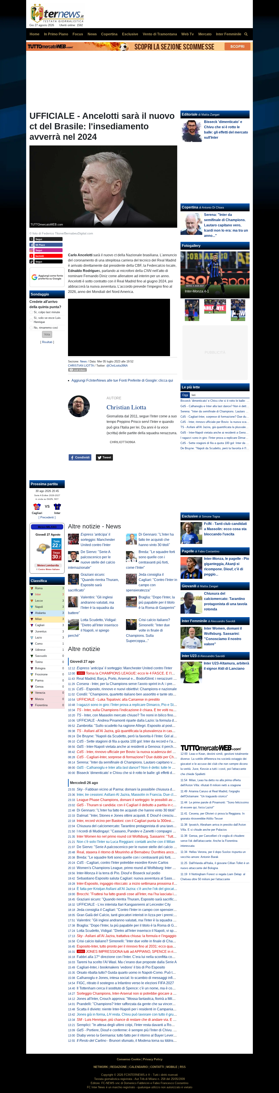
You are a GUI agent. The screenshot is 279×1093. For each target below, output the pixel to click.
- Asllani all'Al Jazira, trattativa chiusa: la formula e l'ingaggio (126, 936)
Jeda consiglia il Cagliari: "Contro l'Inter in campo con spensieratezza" (131, 910)
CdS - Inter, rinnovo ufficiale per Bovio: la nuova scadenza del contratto (225, 422)
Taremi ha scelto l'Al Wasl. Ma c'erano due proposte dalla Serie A (127, 962)
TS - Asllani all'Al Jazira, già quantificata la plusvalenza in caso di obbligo (226, 427)
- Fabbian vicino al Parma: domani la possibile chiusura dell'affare (131, 789)
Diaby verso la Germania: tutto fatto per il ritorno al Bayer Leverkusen (130, 1035)
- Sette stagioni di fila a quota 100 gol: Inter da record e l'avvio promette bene (139, 741)
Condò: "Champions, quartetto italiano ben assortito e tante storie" (127, 694)
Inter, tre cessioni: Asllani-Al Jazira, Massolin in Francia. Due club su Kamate (136, 794)
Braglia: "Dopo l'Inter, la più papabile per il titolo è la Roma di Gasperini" (157, 602)
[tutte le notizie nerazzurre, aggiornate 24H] (57, 13)
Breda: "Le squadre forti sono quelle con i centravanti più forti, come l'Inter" (134, 857)
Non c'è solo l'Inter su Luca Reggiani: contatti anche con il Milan (126, 842)
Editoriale (189, 114)
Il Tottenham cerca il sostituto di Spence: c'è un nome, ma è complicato (131, 988)
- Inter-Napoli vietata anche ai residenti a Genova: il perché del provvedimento (140, 746)
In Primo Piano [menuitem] (56, 34)
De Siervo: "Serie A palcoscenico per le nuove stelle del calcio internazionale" (137, 847)
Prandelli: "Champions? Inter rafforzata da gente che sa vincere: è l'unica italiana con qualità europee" (155, 1004)
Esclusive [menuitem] (130, 34)
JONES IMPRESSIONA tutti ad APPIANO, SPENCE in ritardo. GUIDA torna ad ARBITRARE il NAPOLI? (162, 951)
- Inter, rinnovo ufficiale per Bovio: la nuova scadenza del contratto (131, 752)
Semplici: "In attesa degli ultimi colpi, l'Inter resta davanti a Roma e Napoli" (134, 1025)
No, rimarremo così (46, 327)
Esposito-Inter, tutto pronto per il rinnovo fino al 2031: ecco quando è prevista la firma (142, 946)
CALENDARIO (138, 1067)
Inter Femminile (194, 621)
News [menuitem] (92, 34)
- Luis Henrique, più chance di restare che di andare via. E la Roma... (133, 1019)
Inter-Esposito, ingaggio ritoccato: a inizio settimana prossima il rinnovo (131, 883)
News (83, 361)
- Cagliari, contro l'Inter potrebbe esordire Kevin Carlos (122, 862)
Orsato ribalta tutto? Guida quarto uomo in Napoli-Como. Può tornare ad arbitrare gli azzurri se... (150, 972)
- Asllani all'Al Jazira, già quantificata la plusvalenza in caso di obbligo (133, 731)
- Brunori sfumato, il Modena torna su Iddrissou (128, 1040)
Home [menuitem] (34, 34)
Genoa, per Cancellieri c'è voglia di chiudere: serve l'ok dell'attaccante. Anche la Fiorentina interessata (212, 840)
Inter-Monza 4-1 (197, 291)
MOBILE (171, 1067)
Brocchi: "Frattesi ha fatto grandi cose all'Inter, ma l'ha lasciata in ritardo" (132, 894)
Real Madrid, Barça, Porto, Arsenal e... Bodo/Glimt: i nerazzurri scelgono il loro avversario (145, 678)
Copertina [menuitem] (109, 34)
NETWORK (101, 1067)
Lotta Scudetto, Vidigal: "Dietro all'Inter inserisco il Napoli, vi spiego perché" (135, 930)
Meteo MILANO (47, 527)
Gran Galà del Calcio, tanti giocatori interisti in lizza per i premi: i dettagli (132, 915)
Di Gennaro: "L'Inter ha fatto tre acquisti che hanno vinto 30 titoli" (156, 540)
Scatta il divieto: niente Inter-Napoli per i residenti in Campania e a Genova (134, 1009)
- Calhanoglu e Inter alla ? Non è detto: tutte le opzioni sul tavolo (138, 767)
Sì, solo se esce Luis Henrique (47, 320)
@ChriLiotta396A (117, 365)
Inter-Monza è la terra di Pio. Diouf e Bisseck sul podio (118, 873)
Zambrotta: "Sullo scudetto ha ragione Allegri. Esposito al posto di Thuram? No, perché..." (145, 726)
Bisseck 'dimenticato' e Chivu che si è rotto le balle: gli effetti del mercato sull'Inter (139, 773)
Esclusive (190, 516)
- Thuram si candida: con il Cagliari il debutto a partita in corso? (129, 805)
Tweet (106, 457)
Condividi (82, 457)
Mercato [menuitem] (205, 34)
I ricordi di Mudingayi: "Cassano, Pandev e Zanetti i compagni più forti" (131, 831)
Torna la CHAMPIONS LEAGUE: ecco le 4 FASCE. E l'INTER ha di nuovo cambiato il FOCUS (154, 673)
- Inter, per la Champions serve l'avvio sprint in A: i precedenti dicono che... (140, 684)
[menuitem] (245, 34)
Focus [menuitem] (78, 34)
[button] (47, 334)
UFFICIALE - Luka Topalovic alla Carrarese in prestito (118, 699)
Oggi (185, 395)
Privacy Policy (152, 1059)
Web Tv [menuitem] (187, 34)
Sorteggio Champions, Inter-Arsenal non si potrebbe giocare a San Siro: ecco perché (142, 993)
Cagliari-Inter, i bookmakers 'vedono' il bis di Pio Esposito (121, 967)
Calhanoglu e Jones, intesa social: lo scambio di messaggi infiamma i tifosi (134, 978)
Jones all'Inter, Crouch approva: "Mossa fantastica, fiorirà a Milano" (128, 999)
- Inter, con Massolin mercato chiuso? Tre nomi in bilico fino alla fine (131, 715)
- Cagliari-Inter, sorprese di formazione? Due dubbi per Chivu (127, 757)
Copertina (190, 207)
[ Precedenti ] (47, 517)
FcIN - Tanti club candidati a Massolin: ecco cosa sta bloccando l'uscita (225, 529)
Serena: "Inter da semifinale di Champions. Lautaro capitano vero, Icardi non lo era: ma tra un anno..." (155, 762)
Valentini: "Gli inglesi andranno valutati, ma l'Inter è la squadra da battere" (133, 920)
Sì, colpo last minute (47, 312)
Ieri (194, 395)
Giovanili (189, 586)
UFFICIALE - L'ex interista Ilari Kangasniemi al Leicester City (124, 904)
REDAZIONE (118, 1067)
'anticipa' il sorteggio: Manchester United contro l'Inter (98, 540)
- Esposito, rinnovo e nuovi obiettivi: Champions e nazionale (127, 689)
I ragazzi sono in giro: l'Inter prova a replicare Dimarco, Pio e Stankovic (131, 705)
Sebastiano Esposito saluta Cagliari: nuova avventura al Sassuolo (128, 878)
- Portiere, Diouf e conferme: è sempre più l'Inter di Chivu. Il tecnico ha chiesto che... (145, 1030)
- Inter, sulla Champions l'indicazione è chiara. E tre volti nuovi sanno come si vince (143, 710)
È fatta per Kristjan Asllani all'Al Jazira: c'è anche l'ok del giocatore (128, 889)
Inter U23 (189, 656)
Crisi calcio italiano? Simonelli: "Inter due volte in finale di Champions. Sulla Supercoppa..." (148, 630)
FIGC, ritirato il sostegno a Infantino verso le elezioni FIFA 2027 (125, 983)
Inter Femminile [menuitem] (228, 34)
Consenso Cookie (129, 1059)
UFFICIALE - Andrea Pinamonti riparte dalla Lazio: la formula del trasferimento (137, 720)
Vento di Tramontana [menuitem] (160, 34)
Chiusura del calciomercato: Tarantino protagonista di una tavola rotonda (133, 826)
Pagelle (188, 551)
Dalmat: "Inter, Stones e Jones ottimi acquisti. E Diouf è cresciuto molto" (132, 815)
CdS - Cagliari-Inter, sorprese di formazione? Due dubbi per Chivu (221, 416)
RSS (183, 1067)
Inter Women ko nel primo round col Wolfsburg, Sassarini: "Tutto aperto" (132, 836)
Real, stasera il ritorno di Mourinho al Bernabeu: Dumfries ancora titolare (132, 852)
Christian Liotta (81, 365)
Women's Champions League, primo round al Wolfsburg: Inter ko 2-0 (129, 868)
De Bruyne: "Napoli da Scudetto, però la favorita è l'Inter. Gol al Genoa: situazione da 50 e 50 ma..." (153, 736)
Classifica (39, 581)
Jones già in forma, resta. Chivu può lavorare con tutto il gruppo (128, 1014)
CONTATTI (157, 1067)
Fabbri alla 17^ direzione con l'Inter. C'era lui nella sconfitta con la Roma (132, 957)
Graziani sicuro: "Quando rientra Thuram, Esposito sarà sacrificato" (128, 899)
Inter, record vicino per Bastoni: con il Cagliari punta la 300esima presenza (134, 821)
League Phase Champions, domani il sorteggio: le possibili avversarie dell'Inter (138, 800)
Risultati (47, 342)
